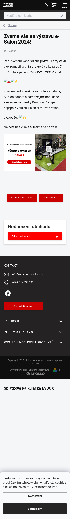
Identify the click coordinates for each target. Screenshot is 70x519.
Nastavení (35, 496)
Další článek (49, 197)
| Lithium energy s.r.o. (38, 370)
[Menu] (65, 5)
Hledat (61, 15)
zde (54, 487)
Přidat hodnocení (21, 236)
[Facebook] (7, 292)
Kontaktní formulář (23, 306)
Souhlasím (35, 509)
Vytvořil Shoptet (18, 370)
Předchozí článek (24, 197)
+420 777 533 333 (23, 282)
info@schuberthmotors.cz (27, 274)
